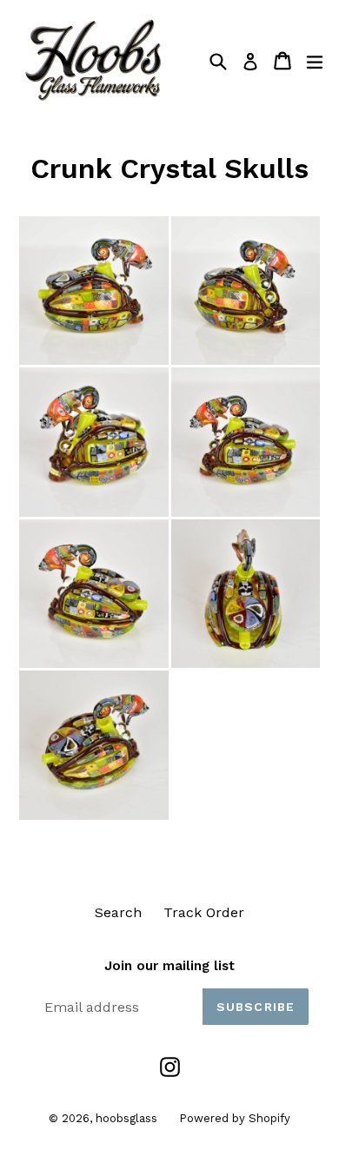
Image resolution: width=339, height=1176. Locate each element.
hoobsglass (126, 1118)
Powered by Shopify (234, 1118)
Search (118, 912)
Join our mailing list (169, 966)
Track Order (203, 912)
